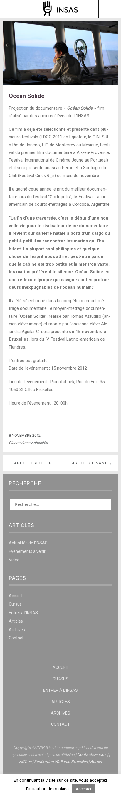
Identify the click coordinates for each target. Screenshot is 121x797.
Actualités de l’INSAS (28, 543)
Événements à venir (27, 551)
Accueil (15, 595)
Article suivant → (92, 463)
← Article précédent (31, 463)
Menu (11, 9)
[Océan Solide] (60, 83)
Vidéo (14, 560)
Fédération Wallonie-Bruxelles (61, 761)
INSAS (60, 8)
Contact (16, 637)
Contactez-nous (91, 754)
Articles (16, 621)
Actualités (39, 443)
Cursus (15, 604)
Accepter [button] (83, 789)
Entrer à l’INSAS (23, 612)
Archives (17, 629)
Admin (96, 761)
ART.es (25, 761)
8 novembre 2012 (25, 435)
